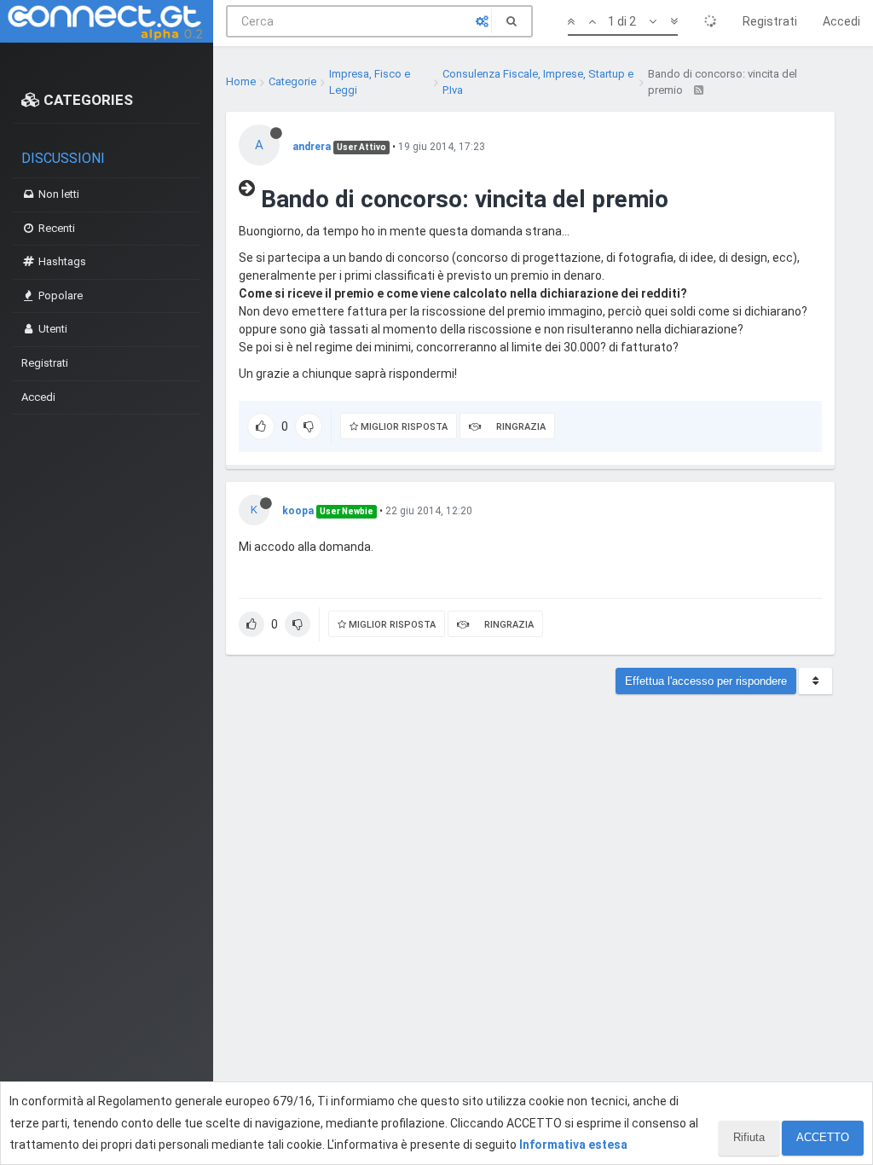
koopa (298, 511)
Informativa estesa (573, 1144)
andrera (311, 147)
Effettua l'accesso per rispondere (706, 681)
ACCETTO (822, 1137)
